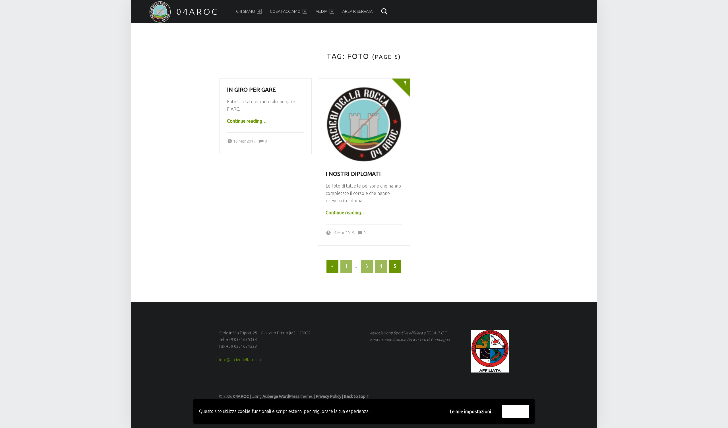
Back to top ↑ (356, 396)
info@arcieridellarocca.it (241, 359)
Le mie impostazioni (470, 411)
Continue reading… (247, 121)
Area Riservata (357, 11)
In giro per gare (251, 90)
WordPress (289, 396)
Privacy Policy (328, 396)
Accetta (516, 411)
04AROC (197, 12)
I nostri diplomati (353, 174)
